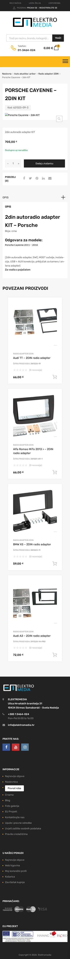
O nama (9, 794)
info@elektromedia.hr (21, 725)
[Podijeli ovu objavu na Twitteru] (30, 178)
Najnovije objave (14, 776)
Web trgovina (12, 865)
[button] (59, 119)
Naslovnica (11, 781)
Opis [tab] (6, 197)
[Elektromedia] (35, 26)
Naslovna (6, 73)
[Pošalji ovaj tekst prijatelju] (49, 178)
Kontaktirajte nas (14, 817)
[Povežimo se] (6, 747)
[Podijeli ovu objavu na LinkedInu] (43, 178)
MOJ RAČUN (15, 3)
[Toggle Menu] (65, 62)
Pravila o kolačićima (16, 834)
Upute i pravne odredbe (18, 822)
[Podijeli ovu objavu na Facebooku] (23, 178)
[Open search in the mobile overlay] (35, 38)
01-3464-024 (26, 50)
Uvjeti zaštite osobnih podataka (23, 828)
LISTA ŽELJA (35, 3)
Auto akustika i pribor (25, 73)
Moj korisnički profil (16, 871)
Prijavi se (32, 8)
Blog (7, 800)
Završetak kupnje (15, 882)
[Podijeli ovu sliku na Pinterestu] (36, 178)
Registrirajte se (48, 8)
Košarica (10, 876)
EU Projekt (11, 811)
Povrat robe (14, 788)
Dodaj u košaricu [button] (55, 377)
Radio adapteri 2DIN (48, 73)
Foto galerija (12, 806)
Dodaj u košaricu (44, 163)
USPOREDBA (54, 3)
